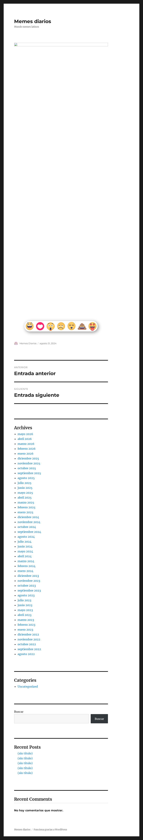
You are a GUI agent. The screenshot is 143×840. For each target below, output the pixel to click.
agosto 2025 (26, 478)
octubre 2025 (27, 468)
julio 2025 (24, 483)
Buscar (18, 711)
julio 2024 (24, 541)
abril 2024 (25, 556)
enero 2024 (25, 571)
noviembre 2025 (29, 463)
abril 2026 (25, 439)
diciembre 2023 (28, 576)
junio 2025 (25, 488)
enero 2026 (25, 453)
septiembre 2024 (29, 532)
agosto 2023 (26, 595)
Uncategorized (28, 686)
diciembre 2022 (28, 634)
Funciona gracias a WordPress (50, 829)
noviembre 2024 (29, 522)
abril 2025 (25, 497)
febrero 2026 (27, 448)
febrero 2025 (26, 507)
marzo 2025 (26, 502)
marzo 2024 (26, 561)
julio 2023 (24, 600)
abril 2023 (24, 615)
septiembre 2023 (29, 590)
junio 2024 (25, 546)
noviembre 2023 (29, 580)
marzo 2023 (26, 620)
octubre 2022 (27, 644)
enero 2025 (25, 512)
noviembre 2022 (29, 639)
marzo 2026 (26, 443)
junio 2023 (25, 605)
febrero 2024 (26, 566)
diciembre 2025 (28, 458)
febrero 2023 (26, 624)
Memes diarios (32, 21)
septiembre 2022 (29, 649)
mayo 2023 (25, 610)
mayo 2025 (25, 492)
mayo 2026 (25, 434)
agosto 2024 (26, 536)
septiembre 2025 (29, 473)
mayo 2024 (25, 551)
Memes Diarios (28, 343)
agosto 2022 (26, 654)
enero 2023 (25, 629)
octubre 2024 (27, 527)
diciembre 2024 (28, 517)
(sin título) (25, 753)
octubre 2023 (27, 585)
